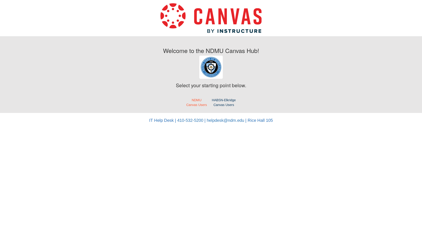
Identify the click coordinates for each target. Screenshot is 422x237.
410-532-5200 (190, 120)
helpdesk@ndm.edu (225, 120)
